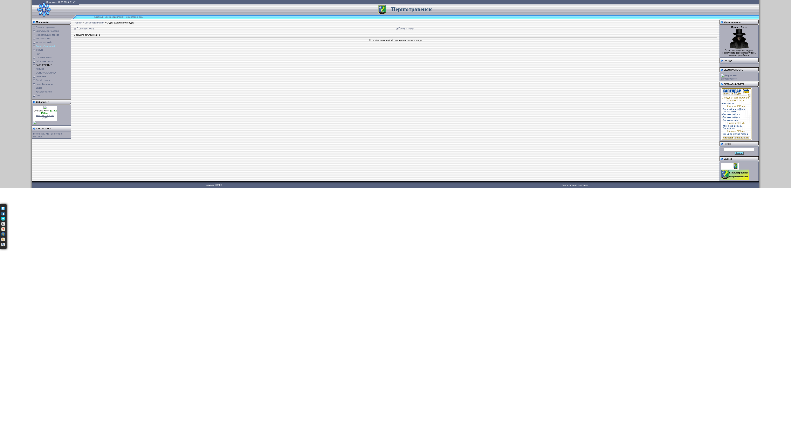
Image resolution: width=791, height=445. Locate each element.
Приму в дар (405, 28)
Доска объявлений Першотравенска (124, 17)
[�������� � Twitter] (3, 219)
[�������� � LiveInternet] (3, 224)
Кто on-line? (39, 133)
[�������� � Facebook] (3, 214)
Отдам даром (84, 28)
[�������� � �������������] (3, 239)
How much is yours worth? (45, 116)
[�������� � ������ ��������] (3, 229)
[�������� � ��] (3, 244)
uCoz (590, 185)
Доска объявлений (94, 22)
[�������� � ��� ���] (3, 234)
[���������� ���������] (3, 208)
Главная (98, 17)
